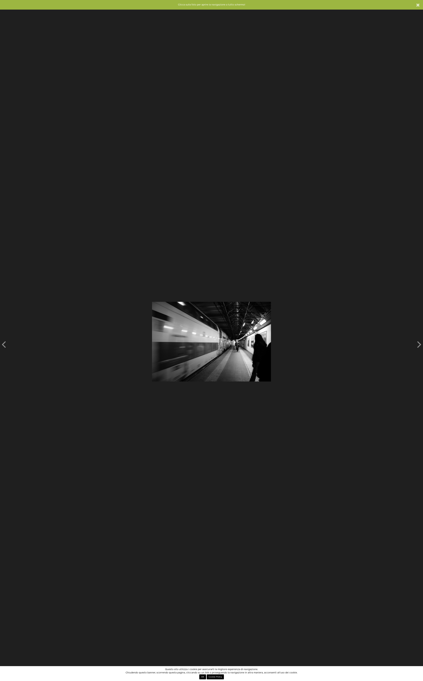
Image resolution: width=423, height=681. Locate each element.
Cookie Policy (215, 677)
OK (202, 677)
